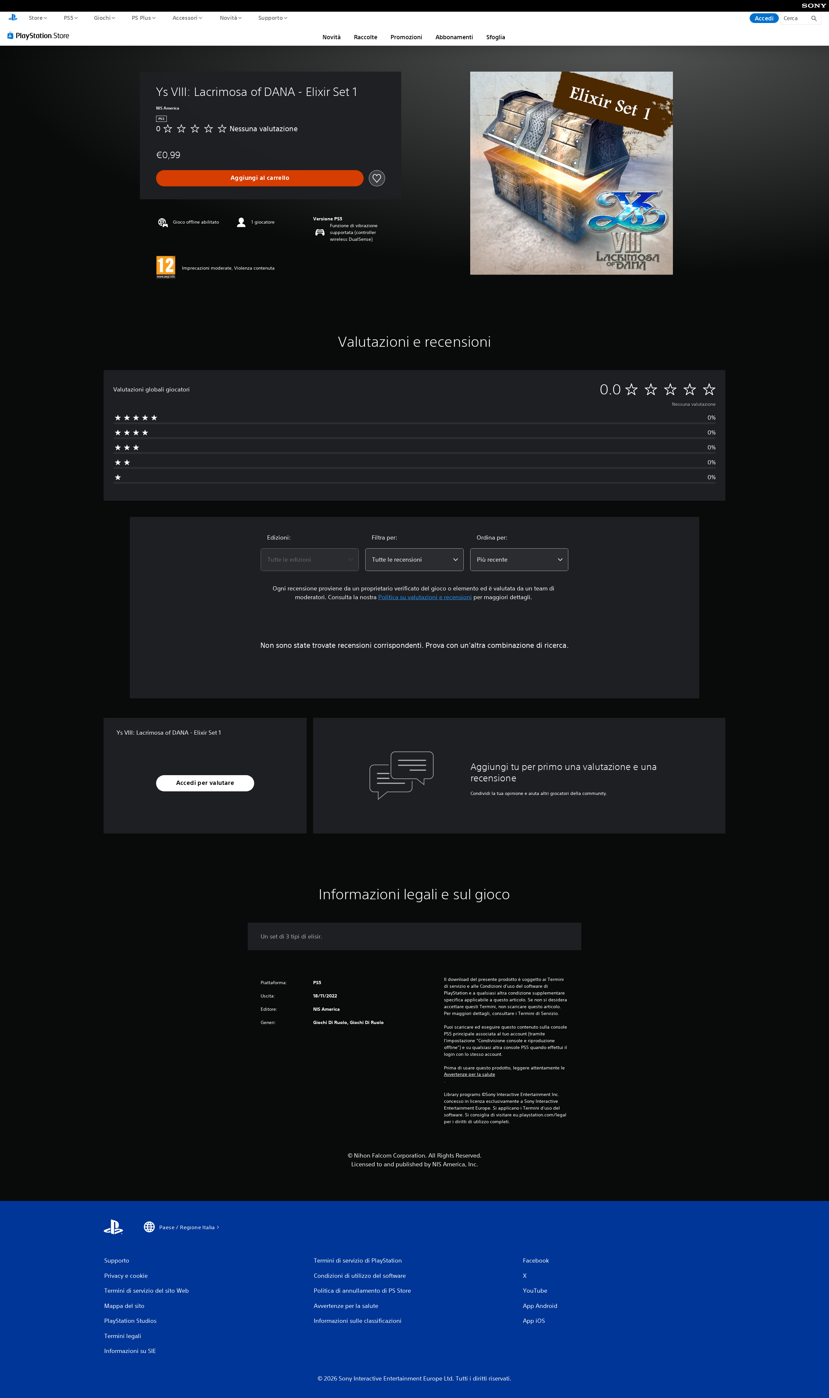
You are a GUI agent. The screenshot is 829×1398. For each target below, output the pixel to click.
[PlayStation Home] (12, 18)
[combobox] (310, 559)
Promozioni (406, 37)
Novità (228, 17)
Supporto (270, 17)
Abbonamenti (454, 37)
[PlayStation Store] (40, 35)
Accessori (185, 17)
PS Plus (141, 17)
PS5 (68, 17)
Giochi (102, 17)
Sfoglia (495, 37)
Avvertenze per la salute (469, 1074)
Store (35, 17)
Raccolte (365, 37)
